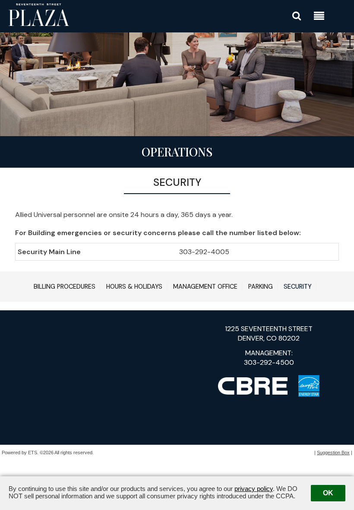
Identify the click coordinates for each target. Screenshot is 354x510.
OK (328, 493)
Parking (260, 286)
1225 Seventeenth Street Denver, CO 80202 (269, 333)
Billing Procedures (64, 286)
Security (298, 286)
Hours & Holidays (134, 286)
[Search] (296, 16)
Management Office (205, 286)
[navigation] (319, 17)
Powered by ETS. (20, 452)
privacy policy (253, 488)
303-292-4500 (269, 362)
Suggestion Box (333, 452)
